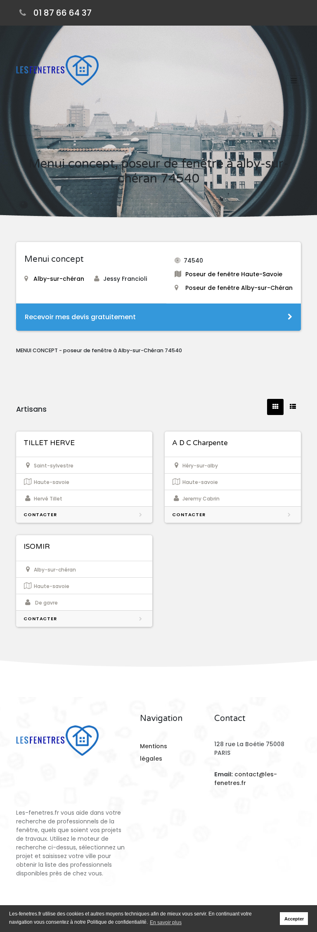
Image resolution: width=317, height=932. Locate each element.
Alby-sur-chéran (58, 279)
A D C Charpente (200, 443)
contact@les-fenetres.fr (245, 778)
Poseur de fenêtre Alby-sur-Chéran (239, 288)
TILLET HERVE (49, 443)
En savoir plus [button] (166, 922)
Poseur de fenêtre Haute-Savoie (233, 274)
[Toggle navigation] (293, 80)
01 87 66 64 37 (62, 13)
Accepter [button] (294, 918)
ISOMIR (37, 546)
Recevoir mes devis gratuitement (80, 317)
